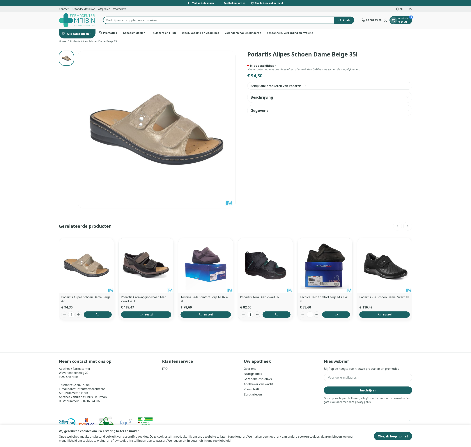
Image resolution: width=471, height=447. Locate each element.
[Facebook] (409, 422)
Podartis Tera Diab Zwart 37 (259, 297)
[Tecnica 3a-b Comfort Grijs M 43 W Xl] (325, 265)
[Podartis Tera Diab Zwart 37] (265, 265)
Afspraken (104, 9)
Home (62, 41)
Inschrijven (368, 390)
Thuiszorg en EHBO (163, 32)
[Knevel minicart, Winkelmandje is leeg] (393, 20)
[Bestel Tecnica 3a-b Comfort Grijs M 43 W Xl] (336, 314)
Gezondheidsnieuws (83, 9)
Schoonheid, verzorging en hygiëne (290, 32)
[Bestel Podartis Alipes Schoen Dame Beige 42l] (98, 314)
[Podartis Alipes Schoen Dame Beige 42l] (86, 265)
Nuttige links (253, 374)
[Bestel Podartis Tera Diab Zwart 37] (277, 314)
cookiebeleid (222, 441)
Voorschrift (119, 9)
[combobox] (219, 20)
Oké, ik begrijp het (393, 436)
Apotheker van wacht (258, 384)
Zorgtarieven (253, 394)
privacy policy (363, 402)
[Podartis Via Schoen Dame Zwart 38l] (384, 265)
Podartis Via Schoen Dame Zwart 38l (384, 297)
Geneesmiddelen (134, 32)
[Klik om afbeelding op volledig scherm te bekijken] (156, 129)
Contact (64, 9)
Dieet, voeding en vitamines (200, 32)
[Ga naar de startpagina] (77, 20)
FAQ (165, 369)
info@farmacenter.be (91, 389)
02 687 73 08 (81, 385)
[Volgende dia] (407, 226)
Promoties (110, 32)
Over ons (250, 369)
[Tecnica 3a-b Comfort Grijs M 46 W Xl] (205, 265)
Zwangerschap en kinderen (243, 32)
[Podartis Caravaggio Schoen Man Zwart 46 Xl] (146, 265)
